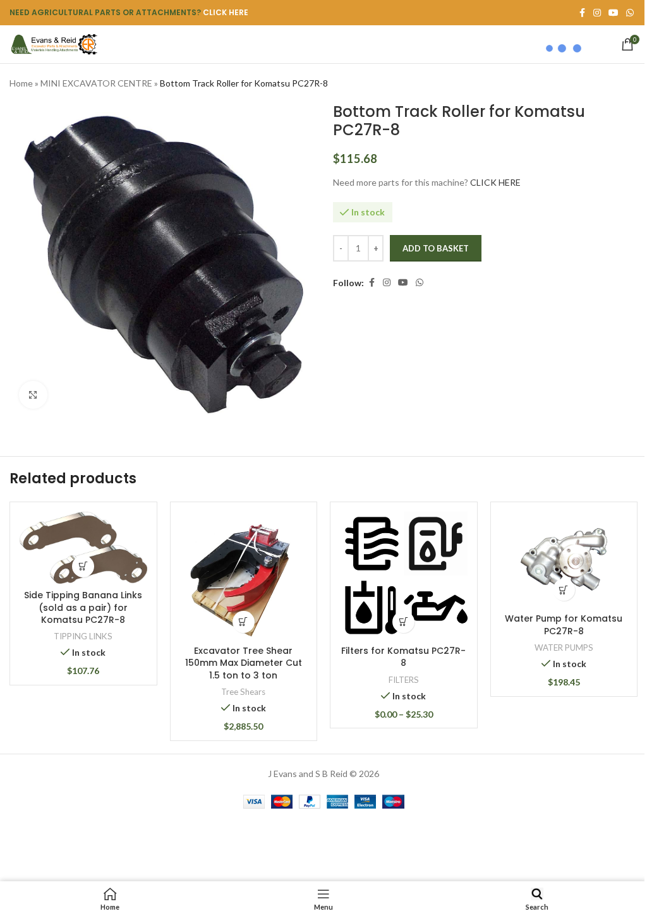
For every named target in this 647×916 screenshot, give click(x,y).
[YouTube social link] (403, 282)
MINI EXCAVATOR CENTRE (96, 83)
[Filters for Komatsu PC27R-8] (404, 575)
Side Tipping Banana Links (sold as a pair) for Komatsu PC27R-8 (83, 607)
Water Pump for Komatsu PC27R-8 (563, 624)
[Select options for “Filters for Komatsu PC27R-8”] (403, 622)
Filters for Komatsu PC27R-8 (403, 657)
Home (21, 83)
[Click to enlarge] (33, 395)
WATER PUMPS (564, 647)
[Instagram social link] (386, 282)
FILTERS (404, 680)
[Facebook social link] (371, 282)
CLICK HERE (225, 12)
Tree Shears (243, 692)
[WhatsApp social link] (630, 12)
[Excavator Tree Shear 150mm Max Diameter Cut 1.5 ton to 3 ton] (244, 575)
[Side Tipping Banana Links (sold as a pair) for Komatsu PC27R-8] (83, 548)
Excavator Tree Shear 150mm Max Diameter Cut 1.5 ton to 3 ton (243, 663)
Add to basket (435, 248)
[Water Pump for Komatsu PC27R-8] (564, 559)
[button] (83, 566)
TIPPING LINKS (83, 636)
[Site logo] (53, 43)
